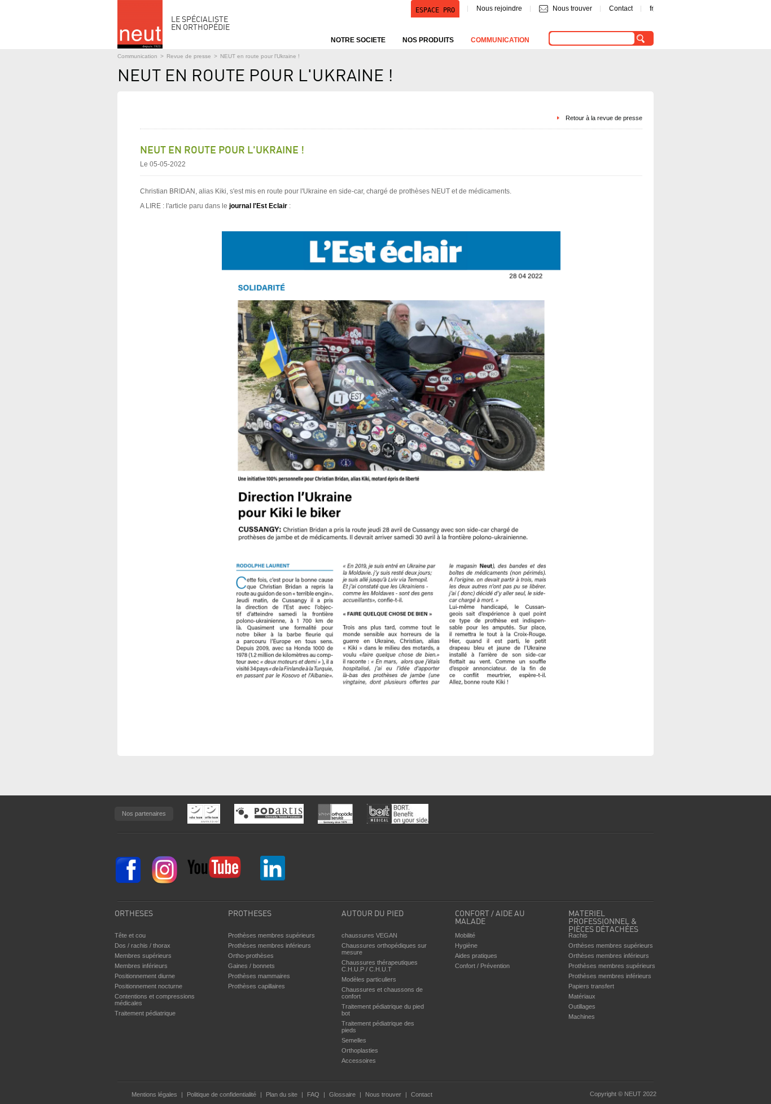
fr (652, 8)
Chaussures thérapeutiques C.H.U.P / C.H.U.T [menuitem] (379, 966)
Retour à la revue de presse (604, 118)
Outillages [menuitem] (581, 1006)
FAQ (313, 1094)
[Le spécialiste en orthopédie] (140, 24)
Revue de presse (189, 56)
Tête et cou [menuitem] (130, 935)
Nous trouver (572, 8)
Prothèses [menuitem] (249, 914)
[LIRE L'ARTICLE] (391, 708)
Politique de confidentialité (221, 1094)
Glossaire (342, 1094)
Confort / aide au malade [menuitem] (490, 918)
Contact (621, 8)
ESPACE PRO (435, 10)
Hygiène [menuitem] (466, 945)
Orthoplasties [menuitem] (359, 1050)
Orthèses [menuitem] (134, 914)
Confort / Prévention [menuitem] (482, 965)
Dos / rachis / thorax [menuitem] (142, 945)
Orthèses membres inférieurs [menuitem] (608, 955)
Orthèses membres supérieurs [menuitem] (610, 945)
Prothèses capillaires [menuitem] (256, 986)
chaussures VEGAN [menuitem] (369, 935)
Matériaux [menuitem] (581, 996)
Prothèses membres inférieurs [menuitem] (269, 945)
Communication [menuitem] (500, 40)
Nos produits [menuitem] (428, 40)
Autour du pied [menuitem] (372, 914)
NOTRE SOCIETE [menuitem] (358, 40)
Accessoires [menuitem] (358, 1060)
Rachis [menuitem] (578, 935)
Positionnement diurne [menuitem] (145, 976)
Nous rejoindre (499, 8)
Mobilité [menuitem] (465, 935)
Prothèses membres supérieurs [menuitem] (271, 935)
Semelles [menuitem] (353, 1040)
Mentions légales (154, 1094)
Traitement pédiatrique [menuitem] (145, 1013)
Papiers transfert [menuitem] (591, 986)
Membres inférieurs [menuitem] (141, 965)
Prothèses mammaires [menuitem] (259, 976)
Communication (137, 56)
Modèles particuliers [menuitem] (368, 979)
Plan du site (281, 1094)
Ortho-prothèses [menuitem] (251, 955)
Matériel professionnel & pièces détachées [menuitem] (603, 919)
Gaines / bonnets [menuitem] (251, 965)
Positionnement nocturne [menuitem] (148, 986)
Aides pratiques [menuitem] (476, 955)
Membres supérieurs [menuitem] (143, 955)
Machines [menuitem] (581, 1016)
